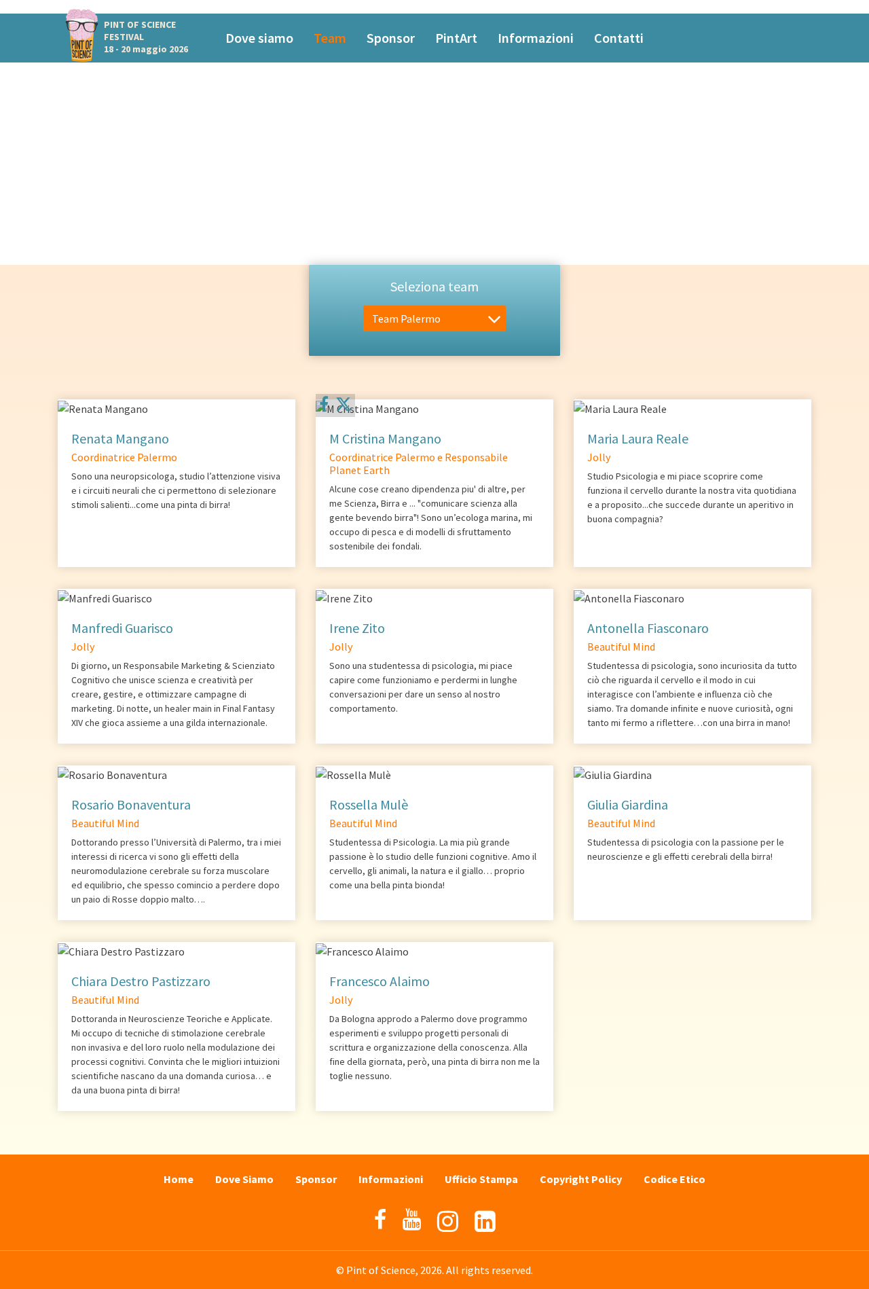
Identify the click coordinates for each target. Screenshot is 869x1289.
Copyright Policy (581, 1179)
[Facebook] (324, 404)
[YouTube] (412, 1219)
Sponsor (391, 37)
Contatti (619, 37)
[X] (343, 406)
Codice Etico (674, 1179)
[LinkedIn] (485, 1221)
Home (178, 1179)
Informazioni (536, 37)
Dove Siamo (244, 1179)
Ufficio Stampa (481, 1179)
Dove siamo (259, 37)
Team (330, 37)
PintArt (456, 37)
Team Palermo (406, 318)
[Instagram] (447, 1221)
